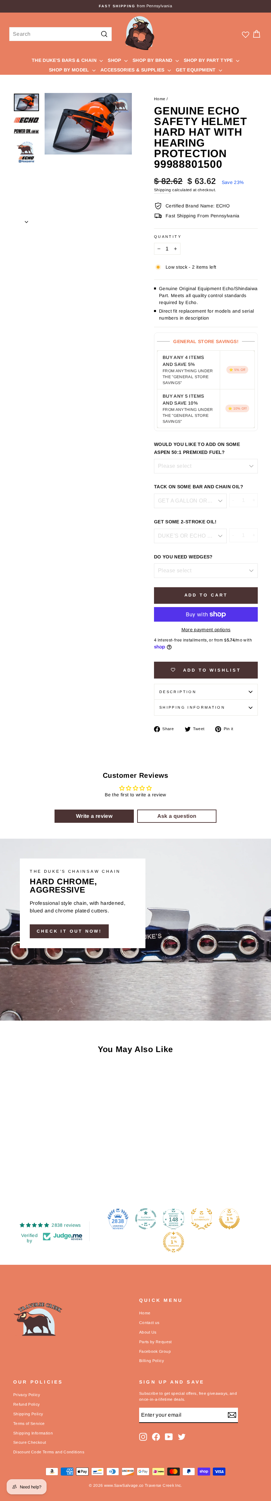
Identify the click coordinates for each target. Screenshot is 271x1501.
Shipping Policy (28, 1414)
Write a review (94, 816)
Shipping (162, 190)
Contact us (149, 1322)
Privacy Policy (26, 1394)
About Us (148, 1332)
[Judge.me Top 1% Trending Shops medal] (173, 1242)
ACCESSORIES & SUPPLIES (133, 69)
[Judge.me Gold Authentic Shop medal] (201, 1218)
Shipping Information (33, 1433)
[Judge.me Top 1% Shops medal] (229, 1218)
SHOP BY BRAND (153, 60)
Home (159, 99)
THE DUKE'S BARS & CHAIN (65, 60)
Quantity (167, 237)
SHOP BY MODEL (70, 69)
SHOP (115, 60)
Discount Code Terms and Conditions (48, 1452)
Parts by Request (155, 1342)
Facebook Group (155, 1351)
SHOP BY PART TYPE (209, 60)
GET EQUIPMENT (196, 69)
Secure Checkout (29, 1442)
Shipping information (192, 707)
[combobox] (60, 34)
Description (177, 692)
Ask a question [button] (177, 816)
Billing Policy (151, 1360)
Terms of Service (29, 1423)
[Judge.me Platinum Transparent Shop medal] (145, 1218)
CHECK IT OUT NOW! (69, 931)
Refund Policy (26, 1404)
